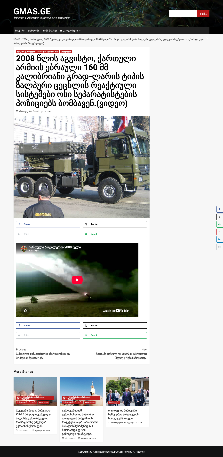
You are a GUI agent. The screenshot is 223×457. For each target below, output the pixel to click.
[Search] (207, 38)
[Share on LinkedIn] (219, 239)
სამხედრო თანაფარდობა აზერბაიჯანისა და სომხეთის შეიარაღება (43, 353)
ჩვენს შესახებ (50, 30)
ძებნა (203, 13)
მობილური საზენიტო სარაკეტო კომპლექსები (31, 398)
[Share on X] (219, 217)
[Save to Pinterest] (219, 232)
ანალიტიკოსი (25, 111)
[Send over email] (219, 224)
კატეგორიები (70, 30)
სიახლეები (33, 30)
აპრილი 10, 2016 (43, 111)
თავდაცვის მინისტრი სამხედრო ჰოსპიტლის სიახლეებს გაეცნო (123, 414)
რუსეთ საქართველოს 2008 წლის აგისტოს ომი (37, 52)
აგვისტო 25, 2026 (42, 430)
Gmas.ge (32, 11)
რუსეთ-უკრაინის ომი (26, 402)
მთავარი (19, 30)
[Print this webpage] (219, 247)
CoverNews (122, 451)
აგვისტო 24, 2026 (88, 438)
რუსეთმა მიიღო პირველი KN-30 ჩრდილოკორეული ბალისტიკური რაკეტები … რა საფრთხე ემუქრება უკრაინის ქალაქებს (33, 418)
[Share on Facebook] (219, 209)
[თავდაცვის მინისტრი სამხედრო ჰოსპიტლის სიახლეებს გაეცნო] (127, 391)
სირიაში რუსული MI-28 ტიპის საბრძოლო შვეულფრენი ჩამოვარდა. (121, 353)
